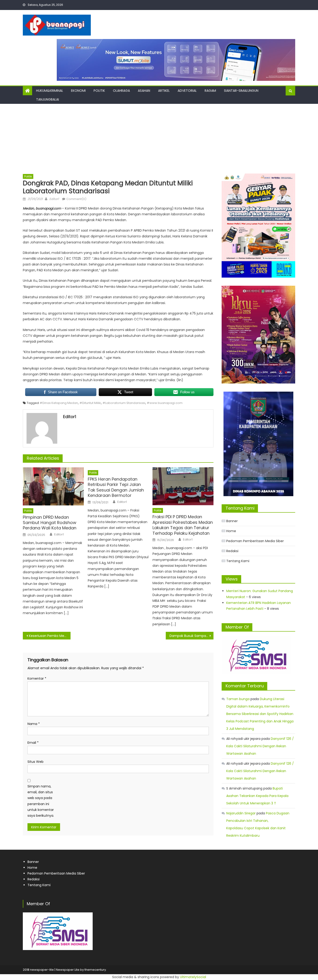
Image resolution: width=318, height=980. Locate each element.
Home (231, 531)
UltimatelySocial (193, 977)
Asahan (144, 90)
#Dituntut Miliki (90, 403)
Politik (99, 90)
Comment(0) (76, 199)
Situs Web (35, 761)
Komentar (36, 678)
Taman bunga (238, 699)
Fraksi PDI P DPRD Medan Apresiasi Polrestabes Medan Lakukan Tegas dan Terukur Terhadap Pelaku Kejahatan (182, 525)
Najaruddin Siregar (241, 813)
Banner (232, 521)
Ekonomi (78, 90)
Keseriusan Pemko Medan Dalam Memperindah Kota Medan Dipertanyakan (50, 635)
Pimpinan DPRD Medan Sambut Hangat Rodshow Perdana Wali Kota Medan (50, 523)
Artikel (164, 90)
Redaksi (232, 551)
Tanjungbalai (47, 99)
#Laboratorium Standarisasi (123, 403)
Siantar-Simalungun (241, 90)
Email (33, 742)
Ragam (210, 90)
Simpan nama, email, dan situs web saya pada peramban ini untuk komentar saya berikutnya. (40, 801)
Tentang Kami (237, 561)
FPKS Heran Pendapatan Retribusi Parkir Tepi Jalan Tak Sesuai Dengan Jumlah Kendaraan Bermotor (116, 487)
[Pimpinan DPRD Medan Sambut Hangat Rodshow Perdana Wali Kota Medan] (53, 486)
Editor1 (54, 199)
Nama (33, 723)
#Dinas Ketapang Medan (59, 403)
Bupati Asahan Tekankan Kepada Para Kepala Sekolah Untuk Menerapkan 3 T (257, 796)
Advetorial (187, 90)
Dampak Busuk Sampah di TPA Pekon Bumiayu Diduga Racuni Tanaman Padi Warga (191, 635)
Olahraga (121, 90)
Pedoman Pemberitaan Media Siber (255, 541)
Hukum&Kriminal (49, 90)
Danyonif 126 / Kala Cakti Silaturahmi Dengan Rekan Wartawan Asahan (260, 746)
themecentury (95, 969)
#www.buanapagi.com (165, 403)
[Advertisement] (159, 138)
